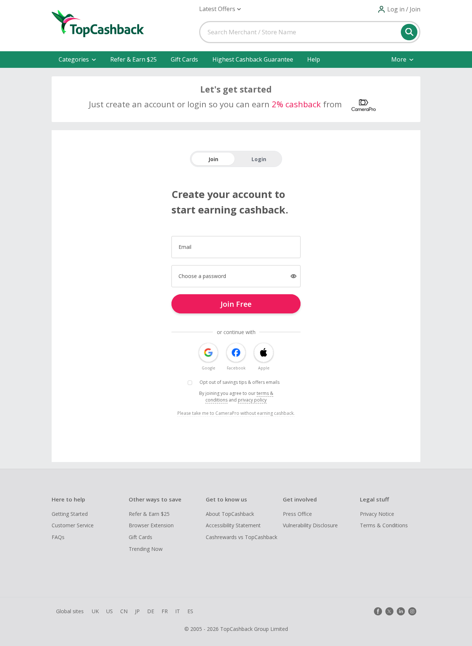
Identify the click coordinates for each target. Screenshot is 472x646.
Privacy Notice (377, 513)
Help (313, 59)
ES (190, 611)
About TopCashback (230, 513)
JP (137, 611)
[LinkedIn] (401, 611)
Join (213, 159)
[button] (220, 9)
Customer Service (73, 525)
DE (150, 611)
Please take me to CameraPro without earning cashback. (236, 413)
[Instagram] (412, 611)
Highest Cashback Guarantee (252, 59)
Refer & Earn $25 (133, 59)
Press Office (297, 513)
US (109, 611)
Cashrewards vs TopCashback (241, 537)
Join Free (236, 304)
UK (95, 611)
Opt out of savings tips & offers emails (239, 382)
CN (124, 611)
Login (258, 159)
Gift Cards (184, 59)
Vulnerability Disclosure (310, 525)
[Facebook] (378, 611)
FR (165, 611)
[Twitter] (389, 611)
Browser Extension (151, 525)
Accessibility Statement (233, 525)
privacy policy (252, 400)
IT (177, 611)
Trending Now (146, 548)
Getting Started (70, 513)
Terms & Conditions (384, 525)
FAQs (58, 537)
